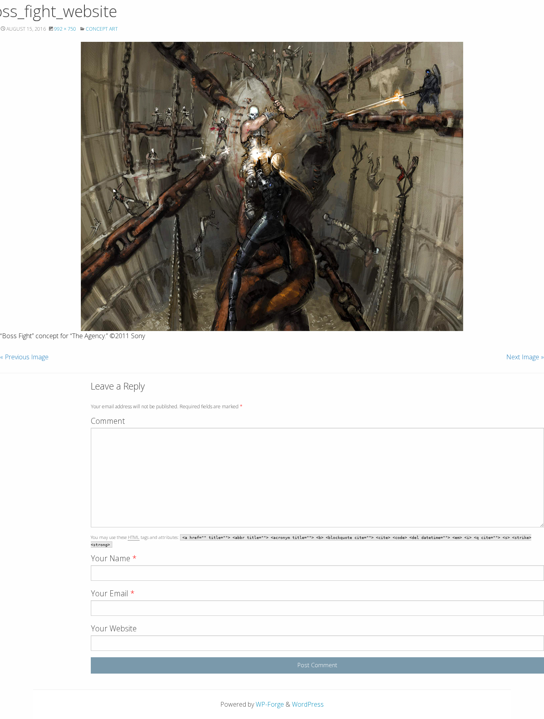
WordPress (308, 704)
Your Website (114, 628)
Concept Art (102, 28)
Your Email (113, 593)
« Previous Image (24, 357)
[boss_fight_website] (272, 186)
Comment (108, 420)
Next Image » (525, 357)
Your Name (114, 558)
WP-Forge (270, 704)
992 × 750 (65, 28)
